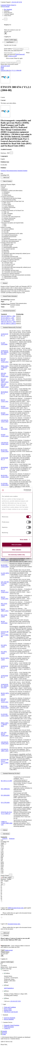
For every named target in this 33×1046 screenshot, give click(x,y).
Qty (2, 882)
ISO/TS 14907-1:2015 (4, 610)
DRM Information (9, 1027)
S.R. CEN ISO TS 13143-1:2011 (5, 583)
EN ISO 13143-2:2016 (4, 407)
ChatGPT (5, 838)
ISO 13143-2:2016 (4, 604)
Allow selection (16, 549)
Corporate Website (6, 5)
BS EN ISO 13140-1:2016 (4, 476)
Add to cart (6, 177)
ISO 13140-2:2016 (4, 615)
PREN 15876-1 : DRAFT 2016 (5, 724)
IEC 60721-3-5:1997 (6, 781)
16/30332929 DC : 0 (4, 676)
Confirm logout (13, 39)
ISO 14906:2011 (5, 789)
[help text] (11, 153)
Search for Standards (9, 1017)
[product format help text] (10, 875)
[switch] (28, 522)
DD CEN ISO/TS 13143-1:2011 (4, 700)
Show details (24, 539)
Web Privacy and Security (11, 1012)
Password (17, 52)
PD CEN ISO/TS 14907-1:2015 (4, 380)
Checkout (5, 935)
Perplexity (12, 838)
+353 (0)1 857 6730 (16, 2)
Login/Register (9, 42)
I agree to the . (11, 924)
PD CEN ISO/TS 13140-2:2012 (4, 360)
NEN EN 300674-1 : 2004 (8, 316)
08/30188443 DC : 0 (4, 392)
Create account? (12, 56)
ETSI (2, 69)
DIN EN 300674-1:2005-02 (8, 323)
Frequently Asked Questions (11, 1025)
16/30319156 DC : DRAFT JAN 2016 (4, 686)
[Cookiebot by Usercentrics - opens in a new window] (23, 490)
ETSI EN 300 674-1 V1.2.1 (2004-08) (11, 70)
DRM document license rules (16, 908)
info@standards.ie (9, 988)
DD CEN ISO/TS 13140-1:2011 (4, 375)
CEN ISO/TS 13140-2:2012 (4, 742)
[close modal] (5, 33)
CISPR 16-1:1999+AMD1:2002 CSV (6, 823)
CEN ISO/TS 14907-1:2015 (4, 750)
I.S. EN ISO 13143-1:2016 (4, 714)
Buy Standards (8, 9)
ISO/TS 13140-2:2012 (4, 591)
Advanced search (5, 66)
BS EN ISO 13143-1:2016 (4, 706)
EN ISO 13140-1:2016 (4, 435)
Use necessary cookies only (16, 554)
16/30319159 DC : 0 (4, 334)
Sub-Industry (6, 833)
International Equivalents (9, 310)
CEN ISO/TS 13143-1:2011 (4, 420)
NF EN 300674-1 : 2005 (7, 318)
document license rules (14, 924)
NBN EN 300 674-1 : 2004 (8, 321)
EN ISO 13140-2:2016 (4, 413)
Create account (9, 950)
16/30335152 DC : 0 (4, 666)
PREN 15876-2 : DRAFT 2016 (5, 367)
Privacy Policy (8, 1008)
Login (6, 56)
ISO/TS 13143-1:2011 (4, 400)
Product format (5, 875)
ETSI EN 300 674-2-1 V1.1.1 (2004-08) (5, 634)
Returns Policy (8, 1010)
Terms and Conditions (10, 1007)
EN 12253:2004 (4, 428)
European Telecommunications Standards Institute (14, 170)
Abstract (5, 283)
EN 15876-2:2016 (4, 652)
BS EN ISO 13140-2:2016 (4, 450)
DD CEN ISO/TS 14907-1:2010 (4, 385)
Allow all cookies (16, 544)
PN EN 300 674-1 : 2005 (7, 320)
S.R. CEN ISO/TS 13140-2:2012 (4, 734)
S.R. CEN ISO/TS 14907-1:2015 (4, 558)
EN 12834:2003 (5, 795)
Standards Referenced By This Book (12, 327)
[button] (3, 843)
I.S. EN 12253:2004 (4, 343)
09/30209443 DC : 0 (4, 468)
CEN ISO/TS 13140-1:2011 (4, 443)
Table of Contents (7, 181)
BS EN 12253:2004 (4, 622)
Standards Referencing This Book (11, 773)
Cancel (6, 39)
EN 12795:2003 (5, 802)
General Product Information (10, 296)
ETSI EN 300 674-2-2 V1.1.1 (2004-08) (5, 762)
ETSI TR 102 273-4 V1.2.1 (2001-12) (6, 812)
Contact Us (7, 1028)
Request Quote (5, 952)
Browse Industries (9, 1019)
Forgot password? (20, 54)
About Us (13, 5)
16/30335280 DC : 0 (4, 458)
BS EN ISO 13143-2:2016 (4, 565)
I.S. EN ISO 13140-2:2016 (4, 484)
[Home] (5, 6)
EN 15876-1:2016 (4, 645)
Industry (5, 830)
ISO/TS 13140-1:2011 (4, 597)
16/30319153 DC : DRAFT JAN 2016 (4, 352)
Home (2, 67)
